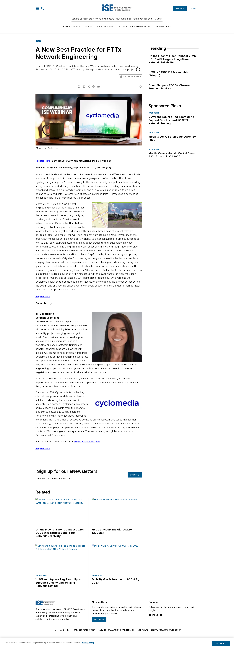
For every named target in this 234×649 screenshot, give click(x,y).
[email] (98, 86)
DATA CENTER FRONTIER (84, 630)
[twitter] (88, 86)
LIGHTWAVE (143, 630)
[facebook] (79, 86)
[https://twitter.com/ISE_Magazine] (157, 615)
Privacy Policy (88, 643)
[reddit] (93, 86)
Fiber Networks (71, 27)
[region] (117, 643)
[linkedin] (83, 86)
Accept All (220, 643)
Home (38, 41)
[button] (37, 9)
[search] (43, 9)
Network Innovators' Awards (135, 27)
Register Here (42, 160)
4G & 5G (88, 27)
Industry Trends (106, 27)
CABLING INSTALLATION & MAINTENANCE (116, 630)
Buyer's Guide (163, 27)
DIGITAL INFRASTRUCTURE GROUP (166, 630)
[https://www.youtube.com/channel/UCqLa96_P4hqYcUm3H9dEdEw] (161, 615)
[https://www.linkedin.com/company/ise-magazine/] (153, 615)
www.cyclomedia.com (87, 441)
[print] (140, 86)
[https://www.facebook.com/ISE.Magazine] (150, 615)
